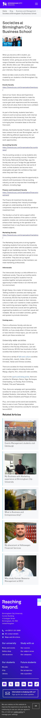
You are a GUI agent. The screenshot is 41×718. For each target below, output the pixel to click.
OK (36, 706)
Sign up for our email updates (24, 693)
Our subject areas (27, 651)
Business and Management (26, 11)
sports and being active (20, 377)
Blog (11, 11)
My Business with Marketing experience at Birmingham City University (18, 479)
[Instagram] (17, 684)
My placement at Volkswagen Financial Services (17, 546)
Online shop (6, 651)
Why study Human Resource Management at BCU (17, 579)
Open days (24, 667)
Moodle (5, 667)
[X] (11, 684)
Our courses (25, 648)
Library (5, 674)
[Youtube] (30, 684)
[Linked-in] (24, 684)
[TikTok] (36, 684)
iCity (3, 670)
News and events (8, 648)
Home (5, 11)
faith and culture (24, 357)
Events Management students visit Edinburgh (20, 444)
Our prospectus (26, 670)
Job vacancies (7, 655)
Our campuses (26, 655)
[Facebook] (4, 684)
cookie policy (18, 712)
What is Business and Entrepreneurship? (14, 513)
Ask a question (26, 674)
